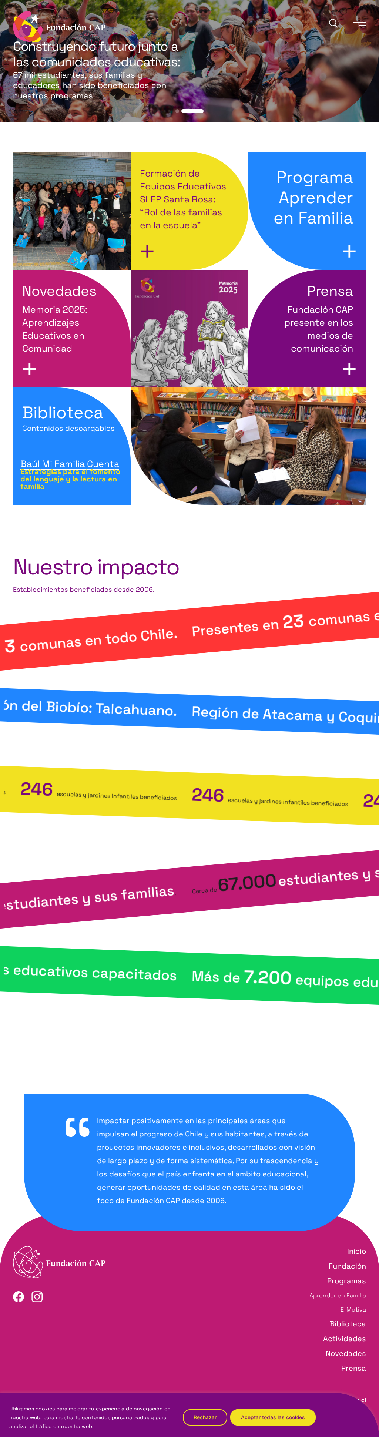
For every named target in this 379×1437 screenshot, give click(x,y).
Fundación (347, 1266)
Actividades (344, 1338)
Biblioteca (68, 417)
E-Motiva (353, 1309)
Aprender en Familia (337, 1295)
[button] (186, 111)
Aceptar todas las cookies (273, 1417)
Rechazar (205, 1417)
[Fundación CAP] (59, 26)
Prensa (353, 1368)
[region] (189, 1415)
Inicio (356, 1251)
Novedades (346, 1353)
